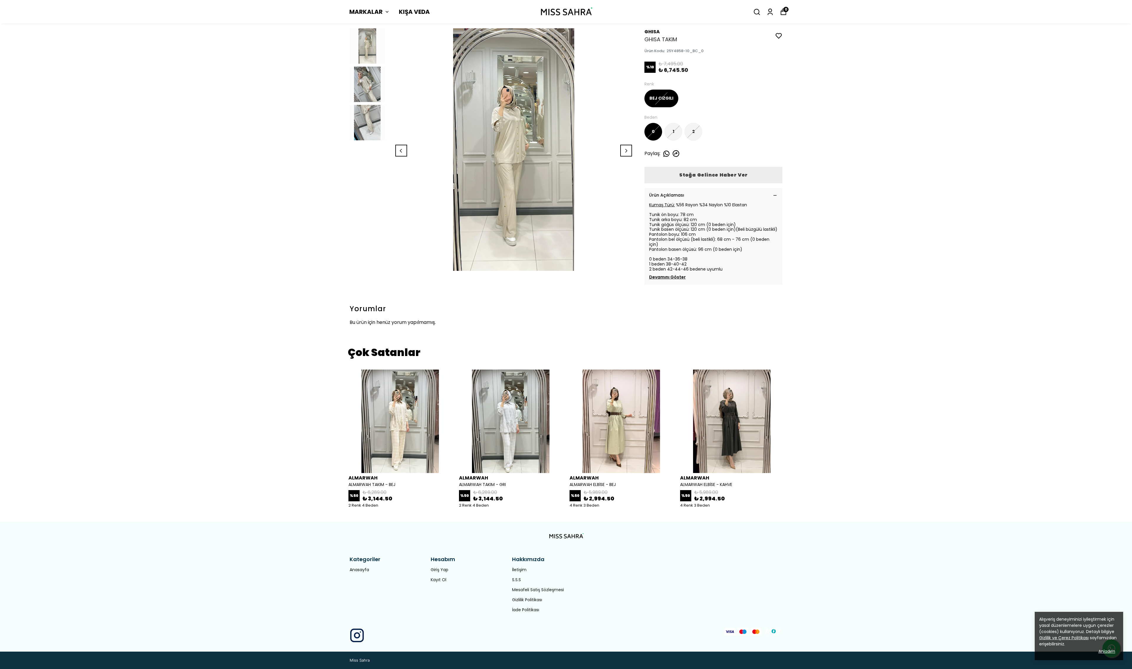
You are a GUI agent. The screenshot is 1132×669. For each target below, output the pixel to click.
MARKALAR (366, 12)
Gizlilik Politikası (527, 600)
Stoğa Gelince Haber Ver (713, 175)
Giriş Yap (439, 570)
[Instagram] (357, 635)
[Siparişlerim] (770, 12)
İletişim (519, 570)
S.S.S (516, 580)
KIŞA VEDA (414, 12)
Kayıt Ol (438, 580)
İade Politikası (525, 610)
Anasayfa (359, 570)
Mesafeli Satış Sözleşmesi (538, 590)
